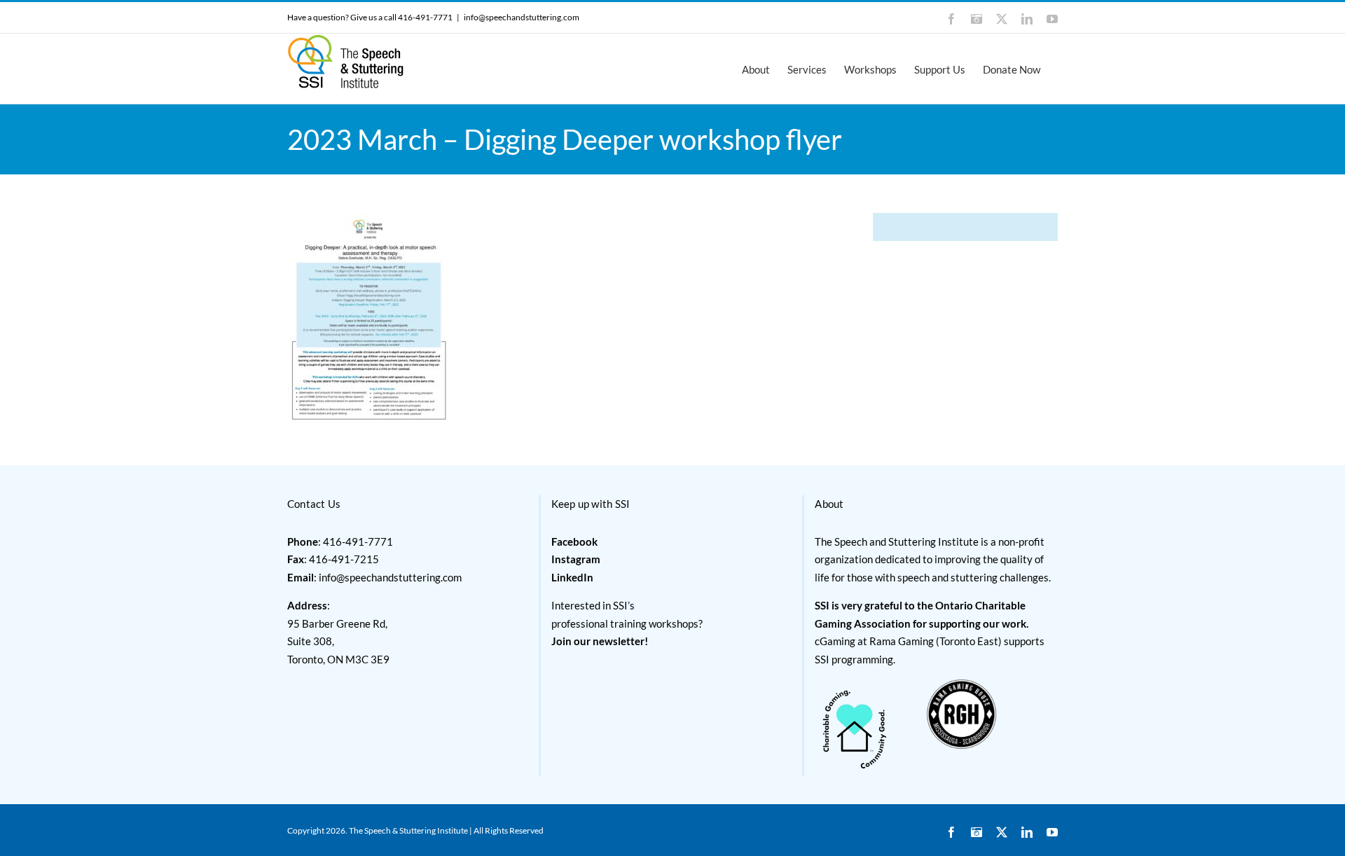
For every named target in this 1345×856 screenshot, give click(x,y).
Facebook (574, 541)
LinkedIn (572, 577)
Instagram (575, 559)
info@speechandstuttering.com (521, 17)
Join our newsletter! (599, 641)
